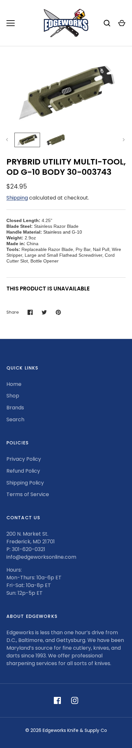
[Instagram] (75, 700)
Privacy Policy (23, 459)
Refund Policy (23, 471)
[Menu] (11, 23)
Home (13, 384)
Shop (12, 395)
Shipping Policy (25, 482)
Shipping (17, 197)
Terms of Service (27, 494)
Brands (15, 407)
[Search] (107, 23)
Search (15, 419)
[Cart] (122, 23)
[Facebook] (57, 700)
